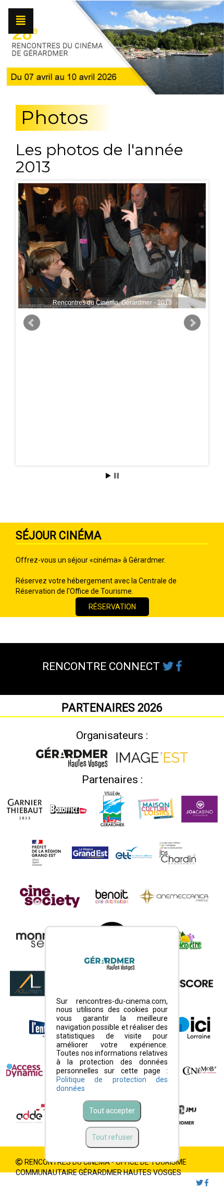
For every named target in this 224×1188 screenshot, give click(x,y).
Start (108, 476)
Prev (31, 323)
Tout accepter (112, 1111)
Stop (116, 476)
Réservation (112, 607)
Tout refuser (112, 1137)
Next (192, 323)
